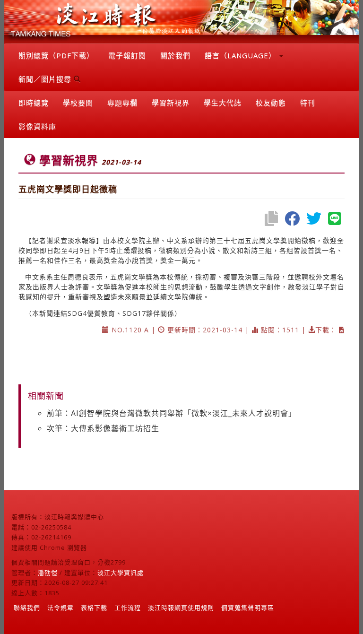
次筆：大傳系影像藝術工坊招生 (103, 428)
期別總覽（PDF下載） (56, 55)
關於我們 (175, 55)
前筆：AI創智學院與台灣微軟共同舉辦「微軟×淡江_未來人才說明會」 (171, 413)
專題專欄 (122, 102)
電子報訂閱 (127, 55)
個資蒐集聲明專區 (247, 607)
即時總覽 (33, 102)
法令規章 (60, 607)
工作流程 (127, 607)
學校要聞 (78, 102)
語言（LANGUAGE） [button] (241, 55)
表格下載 (94, 607)
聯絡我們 (27, 607)
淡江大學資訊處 (120, 572)
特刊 (307, 102)
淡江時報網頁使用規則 (181, 607)
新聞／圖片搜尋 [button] (46, 79)
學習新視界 (171, 102)
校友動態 (271, 102)
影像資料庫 (37, 126)
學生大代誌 (223, 102)
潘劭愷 (48, 572)
